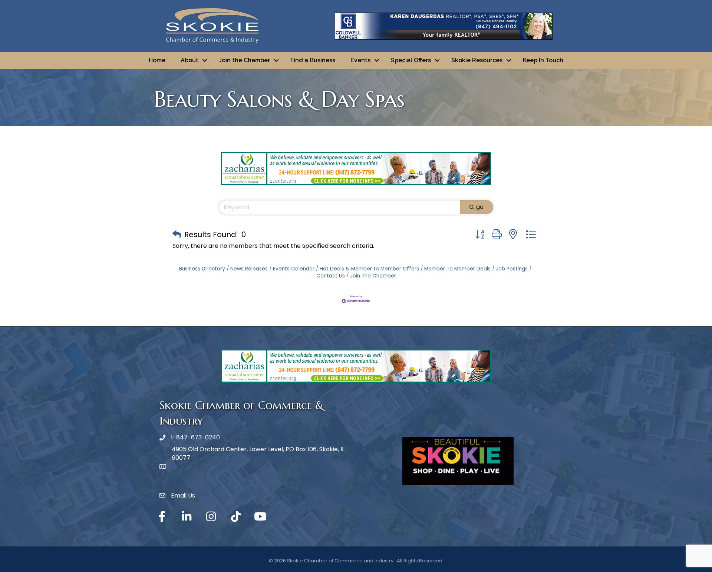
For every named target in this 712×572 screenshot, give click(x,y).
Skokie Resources (476, 60)
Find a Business (312, 60)
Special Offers (411, 60)
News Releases (249, 268)
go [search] (480, 207)
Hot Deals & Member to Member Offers (369, 268)
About (189, 60)
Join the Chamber (244, 60)
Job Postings (512, 268)
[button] (176, 234)
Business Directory (202, 268)
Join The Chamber (373, 275)
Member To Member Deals (457, 268)
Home (157, 60)
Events (360, 60)
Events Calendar (293, 268)
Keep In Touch (543, 60)
